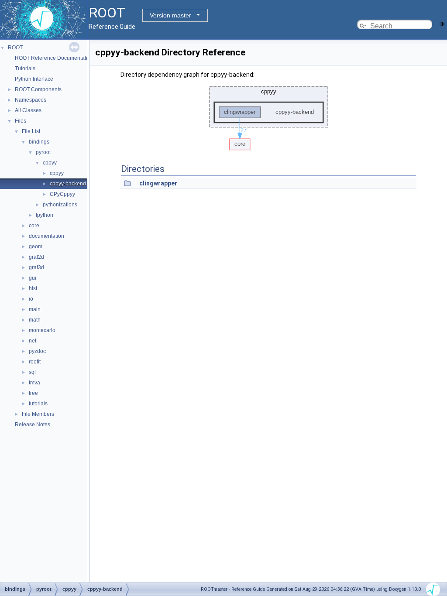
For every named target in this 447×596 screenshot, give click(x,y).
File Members (38, 414)
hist (33, 288)
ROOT (15, 48)
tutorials (38, 404)
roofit (35, 362)
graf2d (36, 257)
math (35, 320)
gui (32, 278)
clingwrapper (158, 183)
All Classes (28, 110)
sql (32, 372)
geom (35, 246)
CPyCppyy (62, 194)
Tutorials (25, 68)
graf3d (36, 267)
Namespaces (30, 100)
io (31, 299)
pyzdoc (37, 351)
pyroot (43, 152)
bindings (39, 142)
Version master (170, 15)
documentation (46, 236)
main (35, 309)
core (34, 226)
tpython (44, 215)
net (32, 341)
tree (33, 393)
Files (20, 121)
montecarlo (42, 330)
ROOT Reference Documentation (54, 58)
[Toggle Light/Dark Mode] (442, 23)
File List (31, 131)
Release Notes (32, 424)
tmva (34, 383)
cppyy (50, 163)
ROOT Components (38, 89)
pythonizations (60, 205)
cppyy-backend (68, 184)
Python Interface (34, 79)
